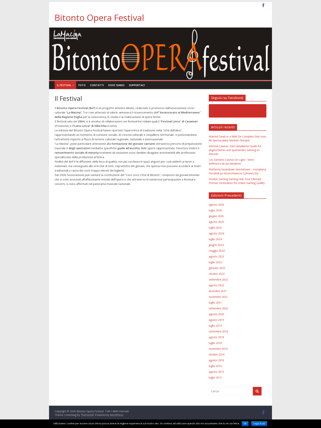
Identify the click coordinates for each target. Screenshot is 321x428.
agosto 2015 (216, 372)
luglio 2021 (215, 302)
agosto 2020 (216, 314)
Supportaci (137, 85)
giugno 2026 (216, 216)
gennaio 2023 (217, 268)
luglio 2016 (215, 366)
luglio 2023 (215, 262)
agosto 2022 (216, 285)
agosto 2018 (216, 337)
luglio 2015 (215, 377)
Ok (245, 423)
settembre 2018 (218, 331)
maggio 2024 (217, 250)
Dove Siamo (116, 85)
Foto (82, 85)
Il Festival (64, 85)
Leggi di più (259, 423)
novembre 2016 (218, 348)
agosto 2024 (216, 233)
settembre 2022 (218, 279)
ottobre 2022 (217, 273)
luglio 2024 (215, 239)
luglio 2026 (215, 210)
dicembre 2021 (218, 291)
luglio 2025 (215, 227)
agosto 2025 (216, 222)
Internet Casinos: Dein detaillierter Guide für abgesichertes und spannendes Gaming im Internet (235, 150)
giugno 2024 (216, 245)
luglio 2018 (215, 343)
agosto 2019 (216, 320)
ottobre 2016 (217, 354)
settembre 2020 (218, 308)
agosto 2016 (216, 360)
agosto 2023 (216, 256)
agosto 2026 (216, 204)
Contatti (97, 85)
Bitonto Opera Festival (99, 17)
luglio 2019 (215, 325)
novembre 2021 (218, 297)
